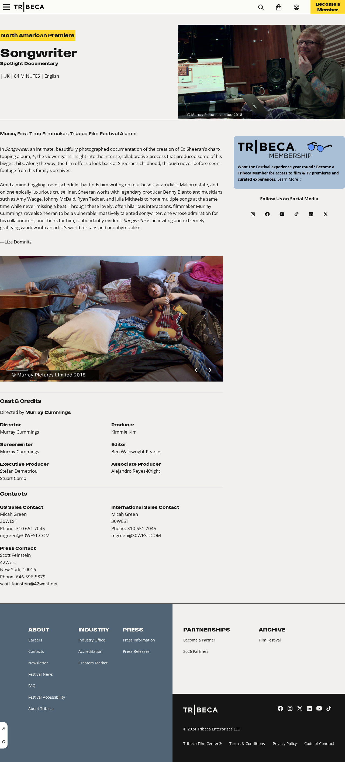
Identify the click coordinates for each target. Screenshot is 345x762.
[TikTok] (296, 214)
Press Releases (136, 651)
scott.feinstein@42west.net (29, 583)
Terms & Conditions (247, 743)
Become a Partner (199, 640)
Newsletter (38, 662)
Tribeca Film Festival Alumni (103, 133)
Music (7, 133)
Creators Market (93, 662)
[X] (325, 214)
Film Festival (270, 640)
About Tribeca (41, 708)
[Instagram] (253, 214)
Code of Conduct (319, 743)
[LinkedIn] (311, 214)
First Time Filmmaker (42, 133)
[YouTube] (282, 214)
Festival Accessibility (46, 697)
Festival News (40, 674)
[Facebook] (267, 214)
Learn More (288, 179)
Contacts (36, 651)
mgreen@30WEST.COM (25, 535)
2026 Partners (195, 651)
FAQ (32, 685)
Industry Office (91, 640)
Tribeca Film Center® (202, 743)
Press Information (139, 640)
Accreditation (90, 651)
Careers (35, 640)
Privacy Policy (285, 743)
